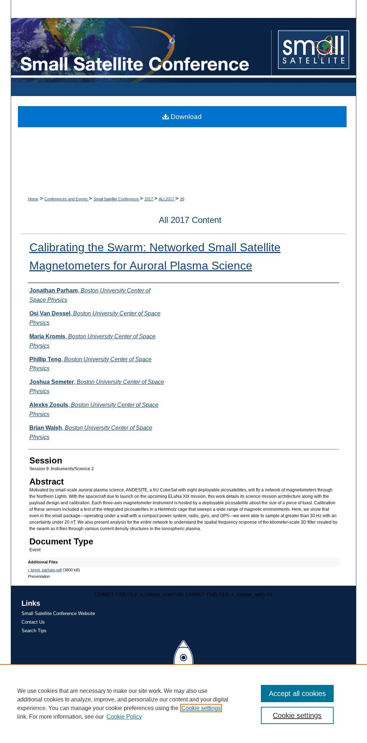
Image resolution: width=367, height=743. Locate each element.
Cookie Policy (124, 717)
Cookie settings (201, 708)
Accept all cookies (297, 693)
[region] (183, 703)
